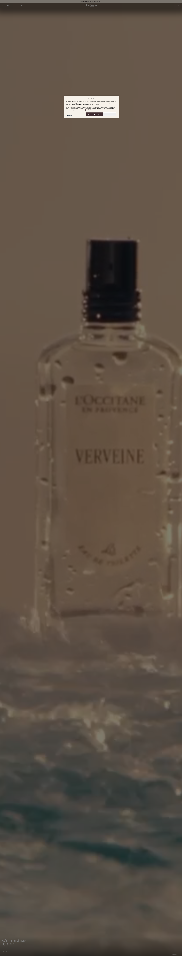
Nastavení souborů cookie (109, 114)
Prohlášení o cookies (90, 109)
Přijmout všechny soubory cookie (94, 114)
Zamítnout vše (69, 115)
